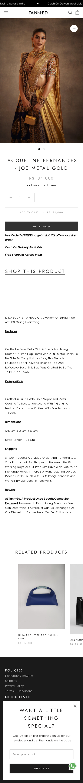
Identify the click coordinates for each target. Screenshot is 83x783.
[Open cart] (77, 13)
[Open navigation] (6, 12)
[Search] (70, 12)
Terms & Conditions (18, 691)
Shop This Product (35, 271)
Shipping (11, 681)
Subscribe (41, 768)
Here (68, 512)
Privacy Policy (14, 686)
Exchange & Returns (19, 676)
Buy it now (41, 226)
